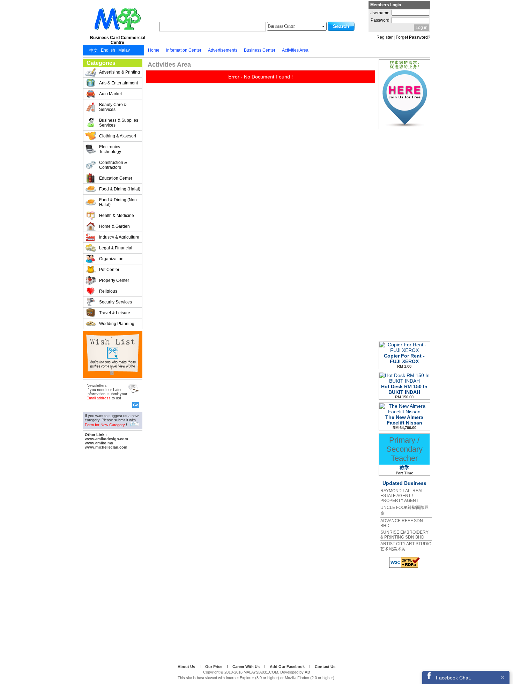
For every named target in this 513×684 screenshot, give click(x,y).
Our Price (214, 666)
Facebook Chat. (453, 678)
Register (385, 37)
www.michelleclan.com (106, 447)
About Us (187, 666)
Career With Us (246, 666)
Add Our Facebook (288, 666)
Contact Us (325, 666)
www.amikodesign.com (106, 439)
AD (307, 672)
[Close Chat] (502, 677)
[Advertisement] (112, 555)
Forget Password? (413, 37)
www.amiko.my (99, 443)
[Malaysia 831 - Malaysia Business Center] (117, 32)
